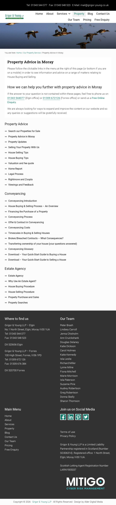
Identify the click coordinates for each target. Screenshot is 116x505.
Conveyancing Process (20, 216)
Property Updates (17, 141)
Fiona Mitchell (68, 371)
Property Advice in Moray (21, 136)
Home (39, 13)
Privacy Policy (68, 436)
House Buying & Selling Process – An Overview (33, 206)
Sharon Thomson (70, 400)
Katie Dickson (68, 346)
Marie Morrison (69, 375)
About (49, 13)
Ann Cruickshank (69, 337)
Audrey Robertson (70, 388)
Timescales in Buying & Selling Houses (29, 233)
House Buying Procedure (21, 286)
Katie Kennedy (68, 354)
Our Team (74, 19)
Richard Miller (68, 363)
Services (62, 13)
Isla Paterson (67, 379)
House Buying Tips (18, 158)
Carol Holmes (68, 350)
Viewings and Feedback (21, 184)
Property (79, 13)
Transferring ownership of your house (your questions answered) (42, 243)
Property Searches (18, 302)
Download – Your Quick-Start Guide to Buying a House (37, 254)
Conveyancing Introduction (22, 200)
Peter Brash (66, 325)
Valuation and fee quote (21, 163)
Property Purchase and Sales (23, 297)
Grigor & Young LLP (41, 501)
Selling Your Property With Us (23, 147)
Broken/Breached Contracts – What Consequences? (35, 238)
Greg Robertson (69, 392)
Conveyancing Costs (19, 227)
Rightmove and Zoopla (20, 179)
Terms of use (67, 431)
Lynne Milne (66, 367)
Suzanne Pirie (67, 384)
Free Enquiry (102, 19)
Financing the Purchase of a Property (28, 211)
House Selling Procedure (21, 291)
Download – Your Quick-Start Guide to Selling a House (37, 259)
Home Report (15, 168)
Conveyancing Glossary (20, 249)
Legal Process (15, 174)
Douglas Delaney (69, 342)
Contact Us (103, 13)
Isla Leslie (65, 358)
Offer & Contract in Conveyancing (26, 222)
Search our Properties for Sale (24, 131)
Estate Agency (15, 275)
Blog (90, 13)
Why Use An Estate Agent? (22, 281)
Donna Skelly (67, 396)
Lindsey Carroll (68, 329)
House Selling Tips (18, 152)
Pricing (87, 19)
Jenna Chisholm (69, 333)
